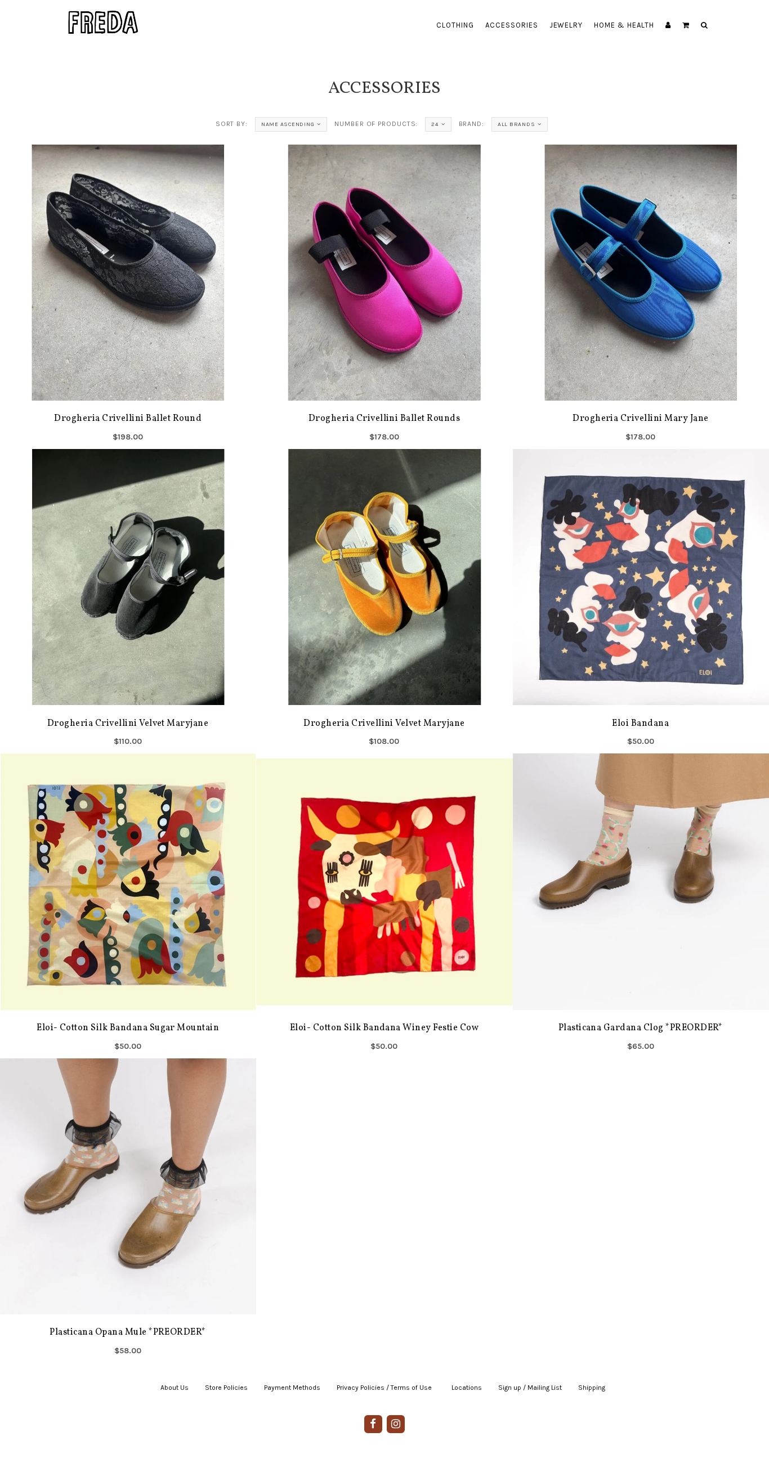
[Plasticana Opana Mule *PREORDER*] (128, 1210)
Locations (466, 1387)
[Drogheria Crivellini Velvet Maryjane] (128, 601)
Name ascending (288, 124)
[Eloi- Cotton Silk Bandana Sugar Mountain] (128, 906)
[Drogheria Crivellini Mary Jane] (640, 296)
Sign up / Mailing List (530, 1387)
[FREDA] (103, 14)
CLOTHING (455, 25)
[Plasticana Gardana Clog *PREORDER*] (640, 906)
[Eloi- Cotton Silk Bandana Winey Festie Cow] (384, 906)
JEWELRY (566, 25)
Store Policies (226, 1387)
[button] (686, 25)
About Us (174, 1387)
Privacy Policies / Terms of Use (384, 1387)
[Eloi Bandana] (640, 601)
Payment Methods (292, 1387)
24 (435, 124)
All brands (516, 124)
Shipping (591, 1387)
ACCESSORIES (511, 25)
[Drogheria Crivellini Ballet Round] (128, 296)
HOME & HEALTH (624, 25)
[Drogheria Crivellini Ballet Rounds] (384, 296)
